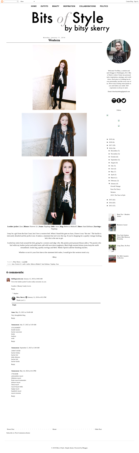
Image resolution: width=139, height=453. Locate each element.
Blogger (84, 448)
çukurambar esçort (17, 376)
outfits (28, 264)
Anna (13, 312)
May (112, 171)
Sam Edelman (88, 226)
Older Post (98, 429)
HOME (34, 6)
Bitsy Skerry (20, 297)
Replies (16, 293)
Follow (119, 110)
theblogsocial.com (17, 279)
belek (13, 334)
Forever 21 (34, 226)
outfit (24, 264)
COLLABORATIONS (87, 6)
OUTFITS (44, 6)
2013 (111, 205)
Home (54, 429)
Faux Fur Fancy (115, 189)
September (114, 160)
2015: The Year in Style (118, 195)
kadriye (13, 336)
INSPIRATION (69, 6)
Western (113, 192)
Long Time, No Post (123, 245)
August (113, 163)
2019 (111, 139)
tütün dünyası (15, 357)
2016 (111, 148)
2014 (111, 202)
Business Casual (122, 225)
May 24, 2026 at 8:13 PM (28, 371)
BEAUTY (55, 6)
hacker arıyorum (16, 332)
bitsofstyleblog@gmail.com (121, 91)
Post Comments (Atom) (22, 433)
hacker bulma (15, 353)
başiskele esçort (16, 391)
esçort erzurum (16, 393)
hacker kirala (15, 361)
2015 (111, 200)
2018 (111, 142)
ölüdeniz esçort (16, 378)
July (112, 166)
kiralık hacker (15, 330)
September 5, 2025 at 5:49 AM (29, 348)
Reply (13, 289)
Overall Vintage (115, 186)
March (113, 178)
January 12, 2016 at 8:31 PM (37, 297)
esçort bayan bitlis (17, 387)
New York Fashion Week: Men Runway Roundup (123, 237)
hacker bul (14, 355)
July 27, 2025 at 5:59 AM (28, 324)
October (113, 157)
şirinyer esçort (15, 382)
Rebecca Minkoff (70, 226)
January (113, 183)
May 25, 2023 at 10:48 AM (24, 312)
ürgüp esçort (15, 389)
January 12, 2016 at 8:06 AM (33, 279)
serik (12, 338)
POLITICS (104, 6)
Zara (21, 226)
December (114, 151)
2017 (111, 145)
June (112, 169)
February (114, 180)
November (114, 154)
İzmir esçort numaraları (18, 380)
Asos (57, 226)
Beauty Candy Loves (24, 286)
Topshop (47, 226)
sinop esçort (15, 384)
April (112, 174)
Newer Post (10, 429)
